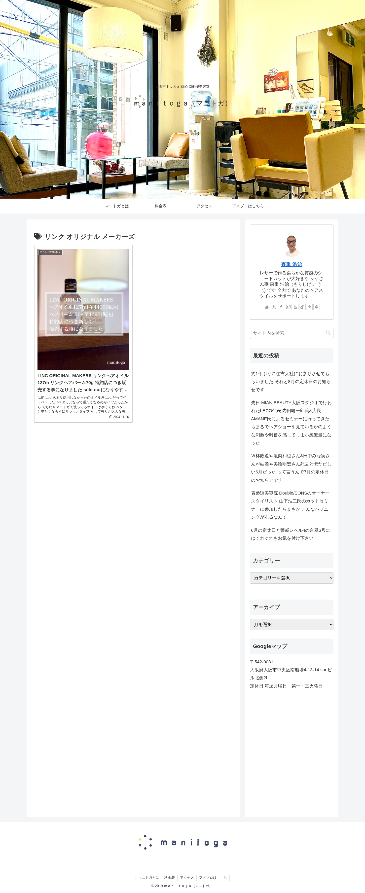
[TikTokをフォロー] (302, 307)
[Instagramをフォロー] (288, 307)
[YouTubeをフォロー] (295, 307)
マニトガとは (148, 878)
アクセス (187, 878)
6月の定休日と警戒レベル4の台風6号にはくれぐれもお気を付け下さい (290, 534)
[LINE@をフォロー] (316, 307)
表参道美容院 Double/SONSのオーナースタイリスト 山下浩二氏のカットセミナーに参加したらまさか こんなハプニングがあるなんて (290, 505)
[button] (328, 333)
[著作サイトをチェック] (267, 307)
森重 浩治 (291, 264)
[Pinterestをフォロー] (309, 307)
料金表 (169, 878)
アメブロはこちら (213, 878)
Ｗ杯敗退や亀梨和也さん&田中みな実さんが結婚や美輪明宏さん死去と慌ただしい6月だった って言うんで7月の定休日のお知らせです (291, 467)
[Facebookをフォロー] (281, 307)
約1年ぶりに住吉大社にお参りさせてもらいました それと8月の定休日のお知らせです (291, 381)
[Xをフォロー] (274, 307)
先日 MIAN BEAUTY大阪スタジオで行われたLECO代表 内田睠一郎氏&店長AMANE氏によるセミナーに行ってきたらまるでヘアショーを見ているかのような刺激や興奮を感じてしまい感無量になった (291, 422)
